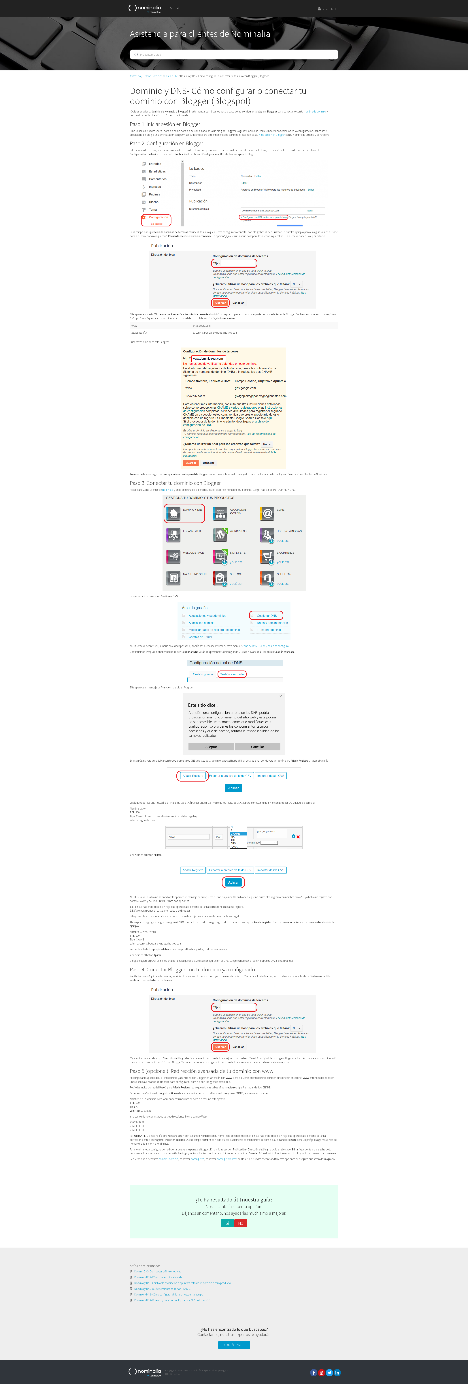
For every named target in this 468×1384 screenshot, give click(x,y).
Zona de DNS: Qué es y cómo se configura (265, 646)
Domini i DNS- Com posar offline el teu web (157, 1271)
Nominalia (167, 489)
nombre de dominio (315, 111)
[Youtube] (321, 1372)
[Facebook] (313, 1372)
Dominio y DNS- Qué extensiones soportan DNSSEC (162, 1289)
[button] (227, 1223)
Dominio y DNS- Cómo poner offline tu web (158, 1277)
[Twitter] (329, 1372)
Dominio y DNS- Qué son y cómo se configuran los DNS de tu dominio (172, 1300)
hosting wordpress (227, 1159)
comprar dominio (168, 1159)
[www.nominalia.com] (144, 8)
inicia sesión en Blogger (271, 134)
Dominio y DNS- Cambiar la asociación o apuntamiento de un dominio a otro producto (182, 1283)
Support (174, 8)
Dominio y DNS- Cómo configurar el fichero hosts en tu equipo (168, 1294)
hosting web (197, 1159)
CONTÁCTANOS (234, 1345)
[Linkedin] (337, 1372)
